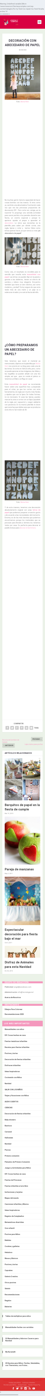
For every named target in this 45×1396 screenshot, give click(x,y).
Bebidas (8, 1240)
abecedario (9, 223)
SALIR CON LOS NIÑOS (13, 1090)
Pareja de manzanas (19, 869)
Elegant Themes (17, 1380)
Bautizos (8, 1126)
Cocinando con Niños (13, 1077)
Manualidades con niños (14, 1029)
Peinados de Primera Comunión (17, 1162)
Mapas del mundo (12, 1198)
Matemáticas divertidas (14, 1222)
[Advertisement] (22, 128)
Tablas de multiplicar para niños (18, 1316)
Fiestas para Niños (15, 1382)
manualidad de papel (18, 384)
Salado (7, 1288)
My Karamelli (10, 1352)
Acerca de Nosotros (13, 997)
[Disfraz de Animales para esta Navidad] (22, 952)
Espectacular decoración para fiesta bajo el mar (21, 934)
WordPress (38, 1380)
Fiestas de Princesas (13, 1180)
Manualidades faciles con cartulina (19, 1327)
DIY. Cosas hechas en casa (15, 1035)
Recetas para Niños (10, 1385)
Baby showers (10, 1120)
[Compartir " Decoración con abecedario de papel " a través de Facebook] (7, 727)
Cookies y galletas (12, 1246)
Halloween (9, 1138)
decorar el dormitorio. (28, 528)
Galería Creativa (11, 1276)
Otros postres (10, 1283)
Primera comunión (12, 1156)
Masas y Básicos (11, 1258)
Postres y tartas (11, 1053)
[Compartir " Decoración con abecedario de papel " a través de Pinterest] (21, 727)
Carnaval (8, 1132)
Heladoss (8, 1252)
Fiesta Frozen (22, 1385)
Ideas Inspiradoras (12, 1071)
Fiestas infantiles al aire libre (16, 1186)
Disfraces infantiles (13, 1065)
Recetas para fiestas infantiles (17, 1047)
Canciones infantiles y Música (17, 1204)
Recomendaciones (12, 1295)
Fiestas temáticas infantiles (16, 1041)
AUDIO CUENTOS (11, 1102)
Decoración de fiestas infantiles (18, 1059)
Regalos (8, 1301)
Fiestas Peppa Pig (34, 1385)
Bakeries (8, 1307)
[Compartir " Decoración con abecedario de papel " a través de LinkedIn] (26, 727)
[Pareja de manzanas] (22, 841)
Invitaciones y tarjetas (14, 1192)
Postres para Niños (12, 1234)
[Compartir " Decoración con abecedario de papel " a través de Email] (31, 727)
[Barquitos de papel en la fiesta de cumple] (22, 779)
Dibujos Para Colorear (13, 1009)
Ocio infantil (10, 1228)
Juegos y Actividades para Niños (18, 1168)
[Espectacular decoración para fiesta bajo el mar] (22, 901)
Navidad (8, 1083)
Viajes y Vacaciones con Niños (17, 1096)
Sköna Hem (24, 102)
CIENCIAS (8, 1108)
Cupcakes (9, 1270)
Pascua (8, 1150)
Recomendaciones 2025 (14, 1014)
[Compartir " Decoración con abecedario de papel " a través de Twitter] (12, 727)
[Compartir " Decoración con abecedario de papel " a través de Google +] (17, 727)
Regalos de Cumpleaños (14, 1216)
